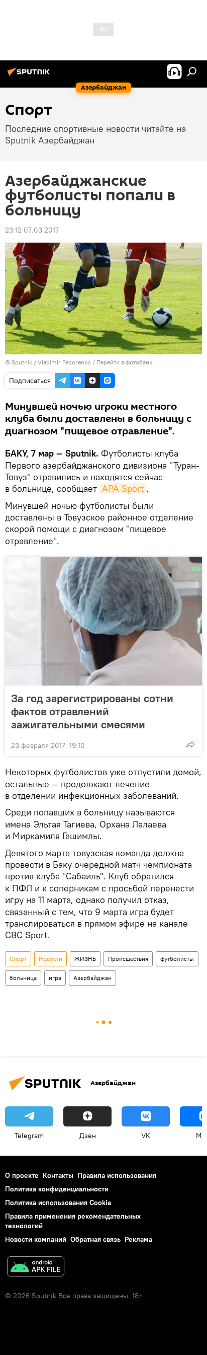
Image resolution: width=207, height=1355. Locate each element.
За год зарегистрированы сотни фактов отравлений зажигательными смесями (92, 711)
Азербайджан (92, 978)
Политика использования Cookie (58, 1202)
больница (23, 978)
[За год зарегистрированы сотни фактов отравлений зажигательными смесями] (103, 621)
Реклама (138, 1239)
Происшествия (128, 958)
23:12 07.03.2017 (32, 230)
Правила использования (116, 1175)
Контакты (58, 1175)
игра (55, 978)
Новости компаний (35, 1239)
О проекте (22, 1175)
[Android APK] (36, 1267)
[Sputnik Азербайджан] (30, 75)
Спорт (18, 958)
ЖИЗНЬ (85, 958)
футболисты (177, 958)
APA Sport (123, 488)
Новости (50, 958)
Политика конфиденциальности (57, 1188)
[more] (190, 744)
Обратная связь (95, 1239)
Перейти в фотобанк (124, 362)
